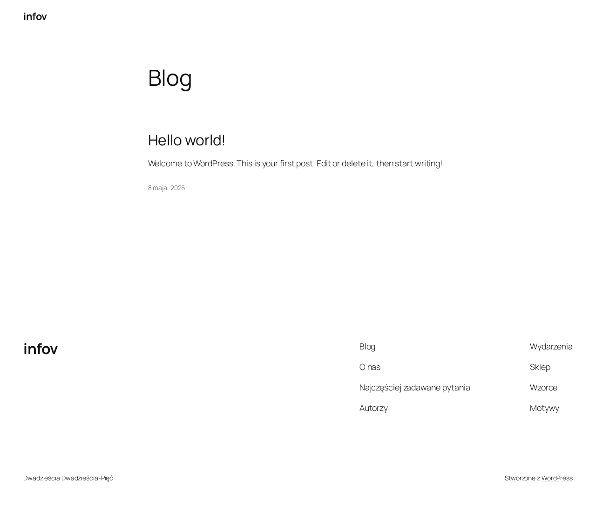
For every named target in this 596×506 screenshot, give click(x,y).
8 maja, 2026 (167, 187)
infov (35, 16)
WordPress (557, 477)
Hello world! (187, 140)
